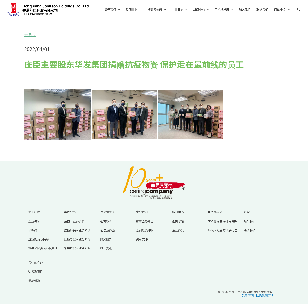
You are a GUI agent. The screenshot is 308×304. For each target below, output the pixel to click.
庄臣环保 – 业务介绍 (77, 230)
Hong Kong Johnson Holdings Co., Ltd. (56, 9)
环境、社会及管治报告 (222, 230)
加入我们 (245, 9)
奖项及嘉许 (35, 271)
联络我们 (262, 9)
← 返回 (30, 34)
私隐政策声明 (265, 295)
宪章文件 (142, 239)
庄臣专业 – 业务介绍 (77, 239)
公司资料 (106, 221)
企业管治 (177, 9)
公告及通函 (107, 230)
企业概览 (34, 221)
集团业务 (131, 9)
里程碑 (32, 230)
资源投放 (34, 280)
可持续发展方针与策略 (222, 221)
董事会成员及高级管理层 (43, 251)
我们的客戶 (35, 263)
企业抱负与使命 (38, 239)
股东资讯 (106, 248)
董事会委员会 (145, 221)
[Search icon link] (299, 10)
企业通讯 (178, 230)
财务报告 (106, 239)
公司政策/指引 (145, 230)
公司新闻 (178, 221)
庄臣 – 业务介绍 (74, 221)
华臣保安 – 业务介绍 (77, 248)
